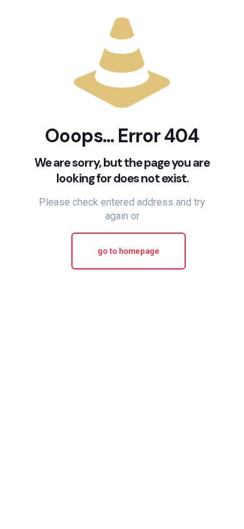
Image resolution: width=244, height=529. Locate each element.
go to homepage (129, 251)
